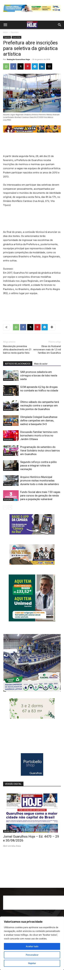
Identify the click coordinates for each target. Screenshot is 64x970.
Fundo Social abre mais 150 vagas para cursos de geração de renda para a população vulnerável (40, 495)
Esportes (14, 32)
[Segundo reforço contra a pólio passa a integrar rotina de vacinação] (11, 465)
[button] (5, 25)
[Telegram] (35, 66)
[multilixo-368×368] (32, 690)
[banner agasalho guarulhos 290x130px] (32, 563)
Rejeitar (32, 963)
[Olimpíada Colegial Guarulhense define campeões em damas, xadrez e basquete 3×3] (11, 420)
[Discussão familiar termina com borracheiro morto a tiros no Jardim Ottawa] (11, 435)
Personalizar (32, 954)
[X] (20, 66)
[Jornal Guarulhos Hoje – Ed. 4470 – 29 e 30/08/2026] (32, 811)
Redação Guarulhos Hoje (18, 59)
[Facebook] (13, 66)
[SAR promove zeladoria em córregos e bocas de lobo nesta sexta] (11, 375)
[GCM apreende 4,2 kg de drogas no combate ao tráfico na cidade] (11, 390)
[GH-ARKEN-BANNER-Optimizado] (32, 717)
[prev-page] (5, 507)
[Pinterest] (28, 66)
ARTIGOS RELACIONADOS (17, 364)
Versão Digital (9, 831)
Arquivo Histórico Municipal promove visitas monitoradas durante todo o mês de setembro (39, 480)
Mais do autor (41, 364)
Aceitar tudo (32, 946)
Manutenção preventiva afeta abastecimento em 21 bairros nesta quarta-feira (17, 349)
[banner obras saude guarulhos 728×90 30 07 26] (32, 12)
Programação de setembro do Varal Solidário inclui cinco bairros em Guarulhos (40, 450)
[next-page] (10, 507)
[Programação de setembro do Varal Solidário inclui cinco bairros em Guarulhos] (11, 450)
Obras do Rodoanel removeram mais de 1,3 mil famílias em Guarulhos (47, 349)
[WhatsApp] (6, 66)
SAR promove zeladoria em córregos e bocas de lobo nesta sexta (38, 375)
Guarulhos (16, 37)
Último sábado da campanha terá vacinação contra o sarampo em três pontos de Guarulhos (39, 405)
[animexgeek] (32, 131)
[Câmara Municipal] (32, 533)
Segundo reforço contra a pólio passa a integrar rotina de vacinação (38, 465)
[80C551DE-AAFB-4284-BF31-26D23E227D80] (32, 620)
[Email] (49, 66)
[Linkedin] (42, 66)
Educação (7, 484)
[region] (32, 943)
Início (5, 32)
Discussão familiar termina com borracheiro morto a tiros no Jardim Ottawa (39, 435)
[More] (52, 327)
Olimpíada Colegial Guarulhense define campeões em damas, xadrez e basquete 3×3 (38, 420)
